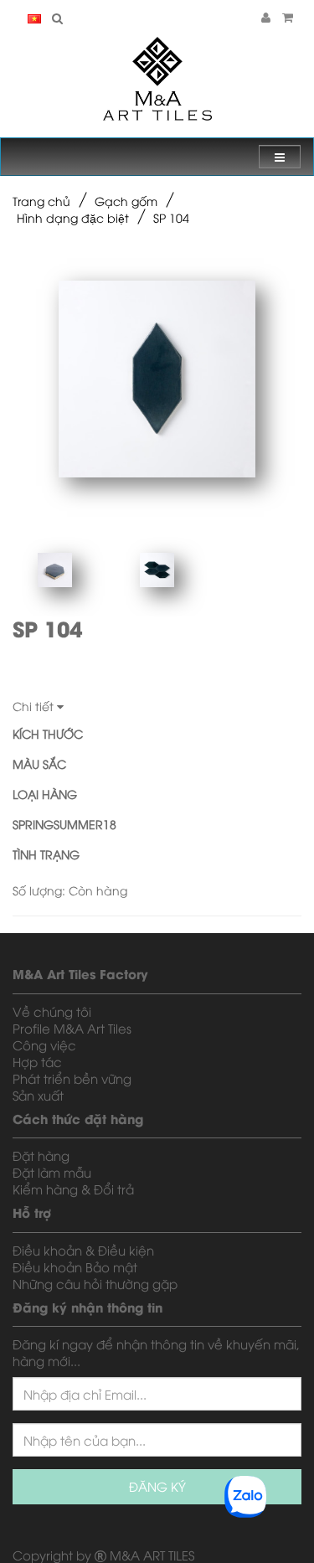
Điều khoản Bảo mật (75, 1266)
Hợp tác (37, 1061)
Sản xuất (38, 1094)
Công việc (44, 1044)
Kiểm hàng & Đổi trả (73, 1188)
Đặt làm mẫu (52, 1171)
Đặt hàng (41, 1155)
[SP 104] (157, 379)
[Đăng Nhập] (265, 16)
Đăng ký (157, 1486)
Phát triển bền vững (72, 1078)
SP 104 (171, 217)
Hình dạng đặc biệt (73, 217)
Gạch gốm (126, 201)
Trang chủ (41, 201)
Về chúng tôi (52, 1011)
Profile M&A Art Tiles (72, 1027)
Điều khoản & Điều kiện (83, 1249)
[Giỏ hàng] (287, 16)
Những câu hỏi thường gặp (95, 1283)
